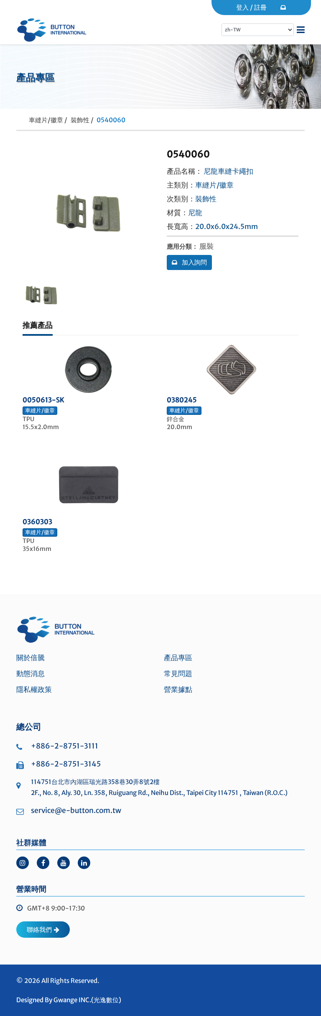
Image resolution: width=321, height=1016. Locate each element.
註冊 (260, 7)
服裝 (206, 246)
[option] (41, 295)
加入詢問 (194, 262)
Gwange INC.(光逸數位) (87, 1000)
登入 (242, 7)
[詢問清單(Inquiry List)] (284, 7)
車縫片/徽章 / (48, 120)
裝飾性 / (82, 120)
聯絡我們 (39, 930)
